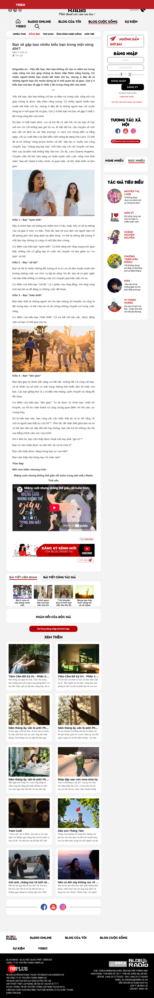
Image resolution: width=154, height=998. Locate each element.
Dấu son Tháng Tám (71, 830)
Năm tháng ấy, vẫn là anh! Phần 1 (29, 779)
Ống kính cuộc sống (69, 33)
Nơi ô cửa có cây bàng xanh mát (22, 602)
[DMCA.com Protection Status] (118, 964)
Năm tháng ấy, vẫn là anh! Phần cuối (29, 728)
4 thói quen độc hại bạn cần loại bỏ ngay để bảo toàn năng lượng (43, 602)
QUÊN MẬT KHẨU (127, 96)
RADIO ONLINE (39, 21)
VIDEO (20, 4)
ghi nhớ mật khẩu (128, 93)
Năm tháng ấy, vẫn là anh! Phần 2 (78, 728)
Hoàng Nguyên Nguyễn (129, 235)
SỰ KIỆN (131, 21)
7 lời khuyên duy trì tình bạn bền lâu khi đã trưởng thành (64, 602)
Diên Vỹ (129, 212)
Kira (127, 280)
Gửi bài (134, 9)
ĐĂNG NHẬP (118, 81)
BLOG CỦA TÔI (69, 21)
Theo (86, 539)
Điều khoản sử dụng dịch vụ (133, 983)
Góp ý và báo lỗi (139, 986)
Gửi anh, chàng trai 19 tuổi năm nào (29, 882)
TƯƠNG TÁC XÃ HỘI (126, 122)
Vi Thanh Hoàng (130, 301)
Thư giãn (48, 33)
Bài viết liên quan (23, 577)
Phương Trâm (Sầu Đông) (131, 259)
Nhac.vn (143, 989)
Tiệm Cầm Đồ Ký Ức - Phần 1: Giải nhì (78, 676)
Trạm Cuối (15, 830)
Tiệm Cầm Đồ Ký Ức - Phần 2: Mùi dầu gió (29, 676)
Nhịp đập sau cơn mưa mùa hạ (78, 779)
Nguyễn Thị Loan (131, 193)
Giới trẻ (89, 33)
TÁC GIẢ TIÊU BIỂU (125, 182)
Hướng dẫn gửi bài (124, 41)
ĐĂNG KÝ (132, 87)
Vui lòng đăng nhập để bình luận (53, 629)
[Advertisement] (61, 921)
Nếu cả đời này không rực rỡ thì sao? (78, 882)
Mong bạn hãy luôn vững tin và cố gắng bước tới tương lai (84, 602)
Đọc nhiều (136, 160)
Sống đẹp (34, 33)
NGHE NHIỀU (114, 160)
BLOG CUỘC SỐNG (102, 21)
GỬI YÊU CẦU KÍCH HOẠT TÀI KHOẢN (127, 102)
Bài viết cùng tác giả (59, 577)
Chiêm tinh (19, 33)
